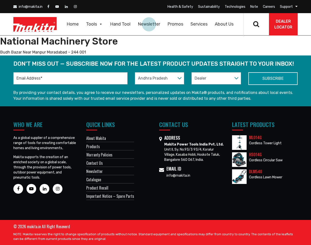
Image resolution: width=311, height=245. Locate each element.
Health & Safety (180, 7)
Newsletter (149, 24)
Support (286, 7)
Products (93, 146)
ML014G (255, 137)
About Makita (96, 138)
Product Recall (97, 188)
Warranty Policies (99, 155)
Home (73, 24)
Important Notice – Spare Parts (110, 196)
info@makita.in (30, 7)
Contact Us (94, 163)
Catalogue (93, 179)
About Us (224, 24)
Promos (175, 24)
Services (198, 24)
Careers (269, 7)
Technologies (235, 7)
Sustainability (209, 7)
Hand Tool (120, 24)
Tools (91, 24)
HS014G (255, 154)
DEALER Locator (283, 24)
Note (254, 7)
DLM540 (255, 171)
